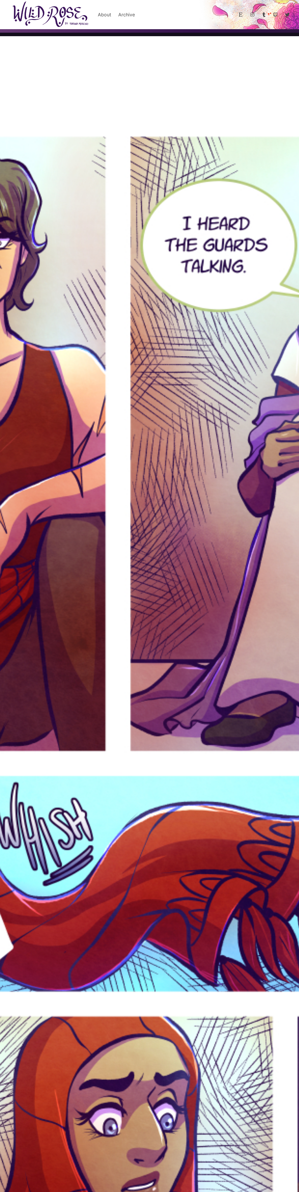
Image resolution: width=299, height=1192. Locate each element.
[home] (50, 14)
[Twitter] (287, 14)
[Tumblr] (264, 14)
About (104, 15)
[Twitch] (275, 14)
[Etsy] (240, 14)
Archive (126, 15)
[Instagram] (252, 14)
